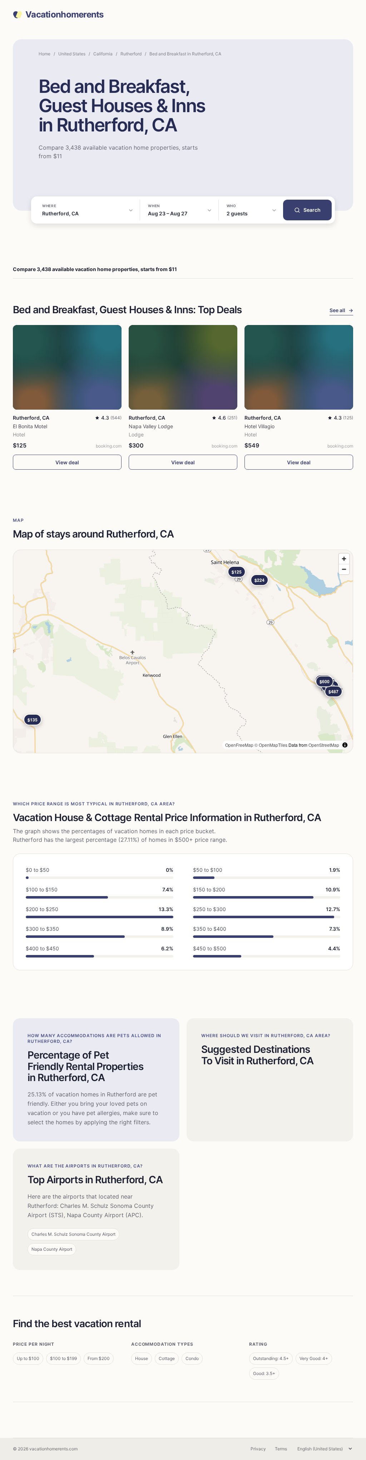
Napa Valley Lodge (151, 426)
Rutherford (131, 53)
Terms (281, 1448)
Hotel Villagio (259, 426)
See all (341, 310)
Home (44, 53)
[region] (183, 651)
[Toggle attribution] (345, 745)
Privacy (258, 1448)
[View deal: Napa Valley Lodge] (183, 367)
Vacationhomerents (64, 14)
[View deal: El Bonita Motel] (67, 367)
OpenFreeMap (239, 745)
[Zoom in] (344, 559)
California (103, 53)
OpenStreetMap (323, 745)
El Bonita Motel (30, 426)
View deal (67, 462)
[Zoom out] (344, 569)
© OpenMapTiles (270, 745)
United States (71, 53)
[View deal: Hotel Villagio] (298, 367)
